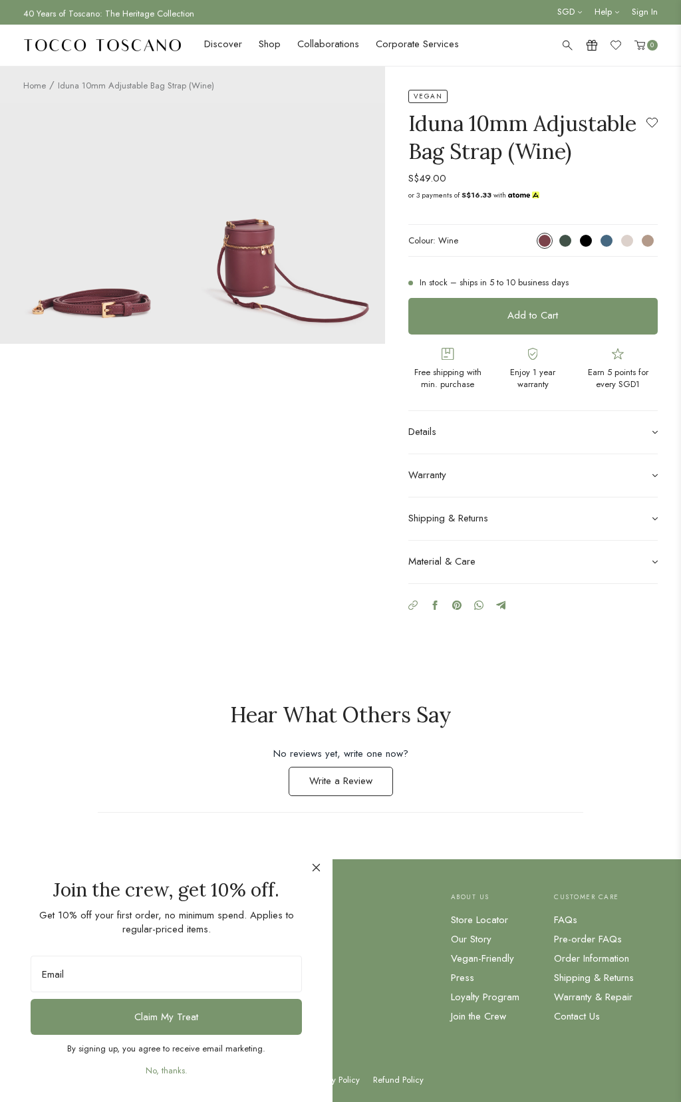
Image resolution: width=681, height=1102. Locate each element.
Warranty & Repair (593, 997)
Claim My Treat (166, 1017)
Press (462, 977)
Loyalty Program (485, 997)
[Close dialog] (316, 867)
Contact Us (577, 1016)
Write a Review (351, 784)
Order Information (591, 958)
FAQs (565, 919)
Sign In (645, 11)
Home (34, 85)
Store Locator (479, 919)
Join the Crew (478, 1016)
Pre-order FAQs (588, 939)
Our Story (471, 939)
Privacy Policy (335, 1080)
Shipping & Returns (594, 977)
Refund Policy (398, 1080)
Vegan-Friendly (482, 958)
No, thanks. (167, 1070)
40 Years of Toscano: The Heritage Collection (108, 11)
